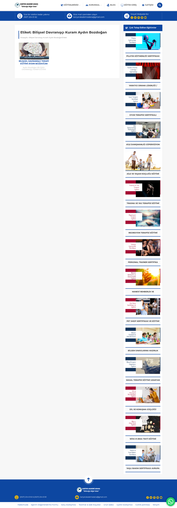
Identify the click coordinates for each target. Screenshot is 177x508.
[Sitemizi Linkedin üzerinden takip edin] (142, 17)
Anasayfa (23, 38)
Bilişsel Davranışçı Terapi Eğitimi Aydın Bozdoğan (34, 62)
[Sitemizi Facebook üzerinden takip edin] (132, 17)
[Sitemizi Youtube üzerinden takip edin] (145, 17)
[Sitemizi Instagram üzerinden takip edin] (138, 17)
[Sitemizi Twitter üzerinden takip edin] (135, 17)
